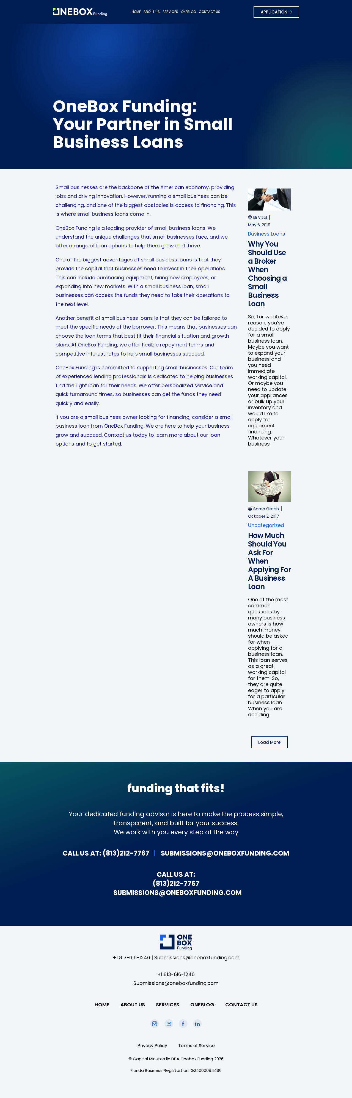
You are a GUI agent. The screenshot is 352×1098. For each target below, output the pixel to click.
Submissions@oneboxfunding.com (197, 957)
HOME (136, 11)
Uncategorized (266, 525)
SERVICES (170, 11)
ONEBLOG (188, 11)
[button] (269, 742)
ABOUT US (152, 11)
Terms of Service (196, 1045)
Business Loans (266, 233)
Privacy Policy (152, 1045)
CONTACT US (209, 11)
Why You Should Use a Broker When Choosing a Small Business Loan (267, 274)
